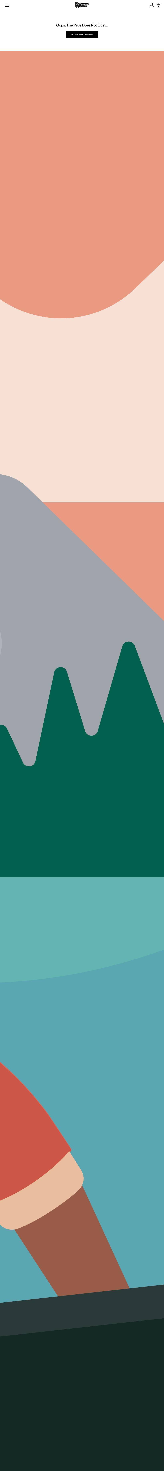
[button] (7, 5)
